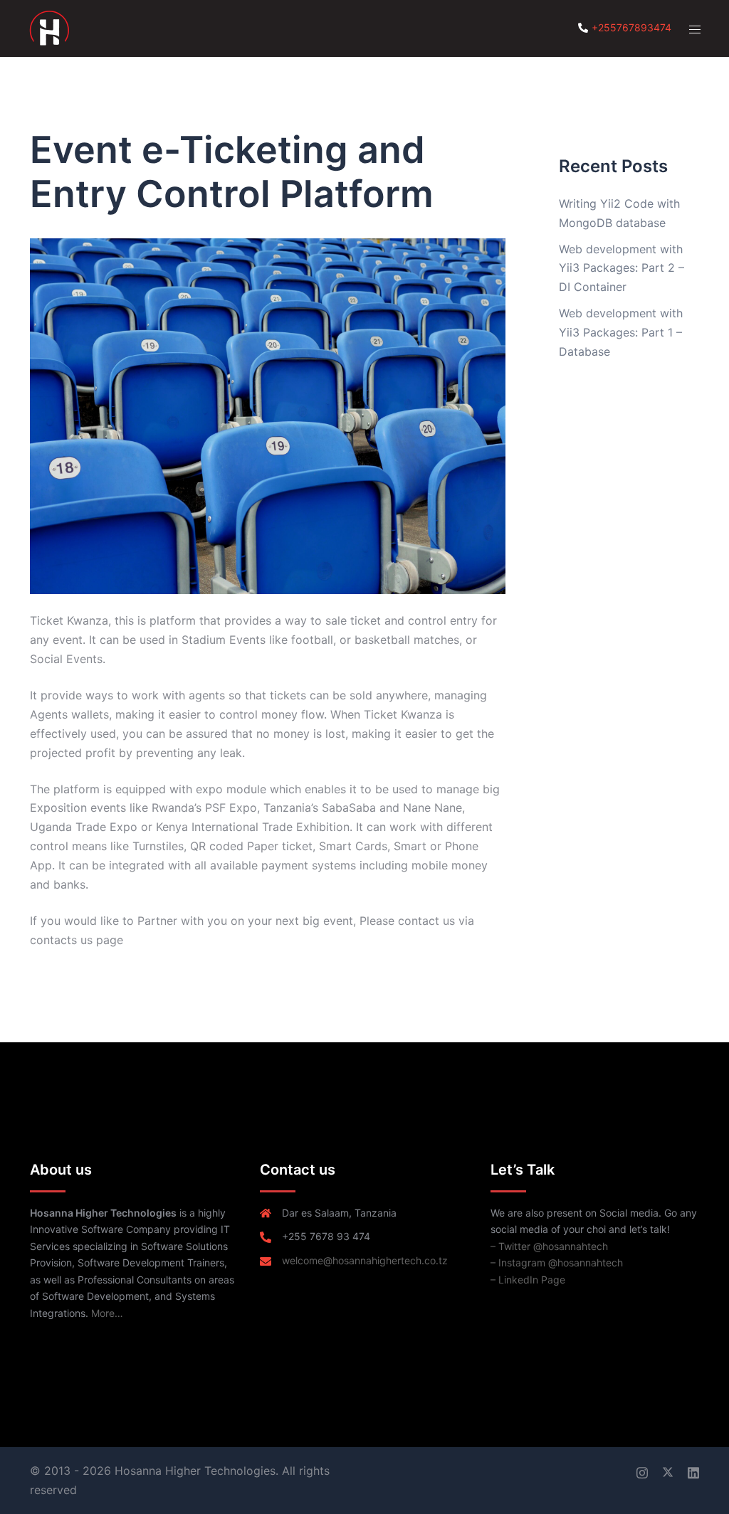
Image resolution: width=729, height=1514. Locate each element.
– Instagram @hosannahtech (557, 1262)
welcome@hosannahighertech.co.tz (365, 1260)
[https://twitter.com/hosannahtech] (667, 1470)
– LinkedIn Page (528, 1280)
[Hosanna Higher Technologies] (48, 27)
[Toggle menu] (695, 28)
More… (107, 1313)
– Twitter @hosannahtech (549, 1246)
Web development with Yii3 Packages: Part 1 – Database (621, 332)
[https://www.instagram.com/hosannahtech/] (642, 1470)
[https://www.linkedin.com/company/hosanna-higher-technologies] (693, 1470)
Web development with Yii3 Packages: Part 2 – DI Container (621, 268)
